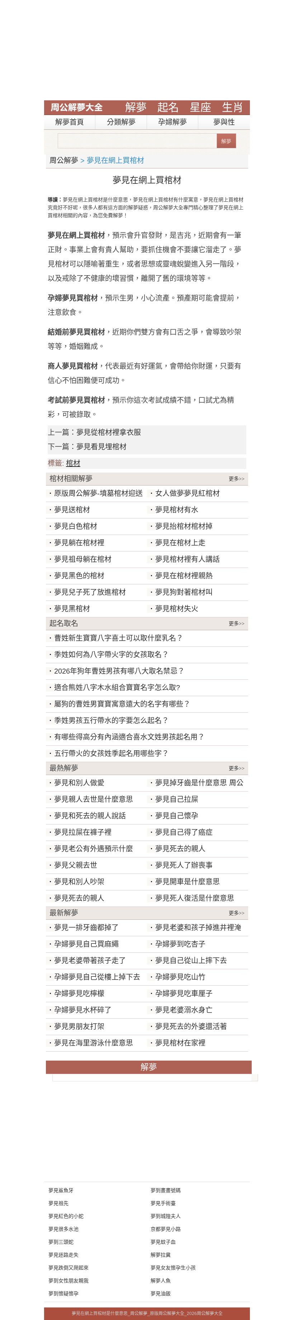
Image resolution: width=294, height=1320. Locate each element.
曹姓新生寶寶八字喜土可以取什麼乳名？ (118, 638)
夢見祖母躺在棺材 (83, 559)
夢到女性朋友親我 (68, 1280)
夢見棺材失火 (176, 609)
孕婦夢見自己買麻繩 (86, 944)
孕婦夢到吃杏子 (180, 944)
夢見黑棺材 (72, 609)
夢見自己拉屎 (176, 799)
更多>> (237, 479)
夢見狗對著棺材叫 (184, 592)
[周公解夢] (77, 107)
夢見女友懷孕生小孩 (173, 1268)
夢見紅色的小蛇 (66, 1216)
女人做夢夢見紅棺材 (187, 493)
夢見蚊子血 (163, 1242)
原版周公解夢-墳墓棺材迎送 (98, 493)
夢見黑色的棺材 (79, 576)
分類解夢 (121, 122)
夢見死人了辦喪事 (184, 865)
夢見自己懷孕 (176, 816)
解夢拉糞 (161, 1255)
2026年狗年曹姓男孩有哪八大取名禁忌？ (119, 671)
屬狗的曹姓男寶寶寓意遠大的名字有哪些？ (122, 704)
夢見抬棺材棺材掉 (184, 526)
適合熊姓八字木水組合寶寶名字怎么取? (117, 688)
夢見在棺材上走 (180, 543)
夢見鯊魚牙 (61, 1190)
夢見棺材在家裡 (180, 1043)
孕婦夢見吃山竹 (180, 977)
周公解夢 (63, 160)
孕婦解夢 (172, 122)
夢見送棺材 (72, 510)
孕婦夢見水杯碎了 (83, 1010)
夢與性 (224, 122)
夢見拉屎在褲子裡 (83, 832)
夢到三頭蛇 (61, 1242)
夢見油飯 (161, 1293)
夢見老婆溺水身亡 (184, 1010)
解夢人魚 (161, 1280)
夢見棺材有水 (176, 510)
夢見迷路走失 (63, 1255)
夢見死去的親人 (180, 849)
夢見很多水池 (63, 1229)
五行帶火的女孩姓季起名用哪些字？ (111, 753)
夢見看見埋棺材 (101, 447)
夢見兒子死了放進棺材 (90, 592)
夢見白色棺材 (75, 526)
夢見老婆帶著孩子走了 (90, 961)
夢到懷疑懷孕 (63, 1293)
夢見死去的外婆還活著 (191, 1026)
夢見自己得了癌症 (184, 832)
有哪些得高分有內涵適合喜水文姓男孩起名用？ (129, 737)
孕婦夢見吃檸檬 (79, 994)
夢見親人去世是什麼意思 (93, 799)
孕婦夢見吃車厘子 (184, 994)
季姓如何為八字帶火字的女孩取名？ (111, 655)
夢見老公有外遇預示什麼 (93, 849)
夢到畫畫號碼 (166, 1190)
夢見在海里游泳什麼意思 (93, 1043)
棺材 (73, 463)
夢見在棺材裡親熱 (184, 576)
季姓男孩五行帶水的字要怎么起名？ (111, 720)
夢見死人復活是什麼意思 (194, 898)
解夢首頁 (69, 122)
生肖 (232, 107)
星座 (200, 107)
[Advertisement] (147, 50)
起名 (168, 107)
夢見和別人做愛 (79, 783)
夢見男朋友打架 (79, 1026)
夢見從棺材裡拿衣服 (108, 432)
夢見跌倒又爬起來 (68, 1268)
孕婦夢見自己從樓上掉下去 (97, 977)
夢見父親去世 (75, 865)
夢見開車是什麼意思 (187, 882)
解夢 (136, 107)
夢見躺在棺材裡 (79, 543)
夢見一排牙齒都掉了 (86, 928)
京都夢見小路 (166, 1229)
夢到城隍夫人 (166, 1216)
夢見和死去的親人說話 (90, 816)
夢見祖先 (58, 1203)
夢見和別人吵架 (79, 882)
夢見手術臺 (163, 1203)
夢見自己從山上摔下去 (191, 961)
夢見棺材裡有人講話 (187, 559)
